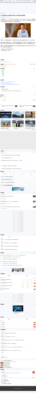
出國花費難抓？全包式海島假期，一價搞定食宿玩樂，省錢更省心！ (5, 128)
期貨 (18, 2)
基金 (14, 2)
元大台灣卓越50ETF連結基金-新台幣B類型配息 (6, 285)
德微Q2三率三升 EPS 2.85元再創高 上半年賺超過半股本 (8, 81)
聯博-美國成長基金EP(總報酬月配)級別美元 (5, 279)
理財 (25, 2)
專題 (29, 2)
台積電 (3, 324)
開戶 (34, 280)
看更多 (34, 171)
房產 (23, 2)
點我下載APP (9, 50)
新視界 (27, 2)
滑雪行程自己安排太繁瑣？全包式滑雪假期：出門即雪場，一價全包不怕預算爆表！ (30, 128)
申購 (34, 283)
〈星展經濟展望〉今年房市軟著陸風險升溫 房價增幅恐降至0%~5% (25, 106)
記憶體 (3, 322)
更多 (34, 277)
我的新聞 (34, 2)
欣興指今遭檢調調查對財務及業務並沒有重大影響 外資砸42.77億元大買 (18, 119)
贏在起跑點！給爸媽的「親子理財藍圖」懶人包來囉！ (11, 64)
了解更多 (34, 68)
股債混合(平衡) (4, 283)
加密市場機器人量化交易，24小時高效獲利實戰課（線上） (10, 242)
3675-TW (7, 19)
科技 (4, 2)
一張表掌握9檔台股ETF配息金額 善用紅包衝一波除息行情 (8, 106)
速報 (12, 2)
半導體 (3, 326)
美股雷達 (4, 194)
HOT (4, 239)
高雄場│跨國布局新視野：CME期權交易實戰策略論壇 (11, 246)
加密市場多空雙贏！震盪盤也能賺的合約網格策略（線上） (10, 249)
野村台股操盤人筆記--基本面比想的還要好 (5, 119)
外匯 (16, 2)
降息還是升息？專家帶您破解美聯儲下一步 (7, 49)
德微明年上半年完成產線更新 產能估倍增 (6, 83)
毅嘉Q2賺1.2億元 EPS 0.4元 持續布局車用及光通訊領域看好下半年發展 (10, 84)
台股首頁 (31, 64)
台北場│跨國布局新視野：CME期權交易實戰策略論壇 (11, 239)
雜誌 (31, 2)
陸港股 (7, 2)
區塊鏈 (21, 2)
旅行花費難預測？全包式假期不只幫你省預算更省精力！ (30, 119)
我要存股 (34, 64)
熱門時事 (10, 2)
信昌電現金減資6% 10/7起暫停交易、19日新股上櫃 (17, 128)
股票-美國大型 (4, 280)
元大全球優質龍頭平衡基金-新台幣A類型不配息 (6, 282)
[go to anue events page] (31, 0)
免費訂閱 (33, 377)
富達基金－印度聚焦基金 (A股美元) (4, 288)
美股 (2, 2)
